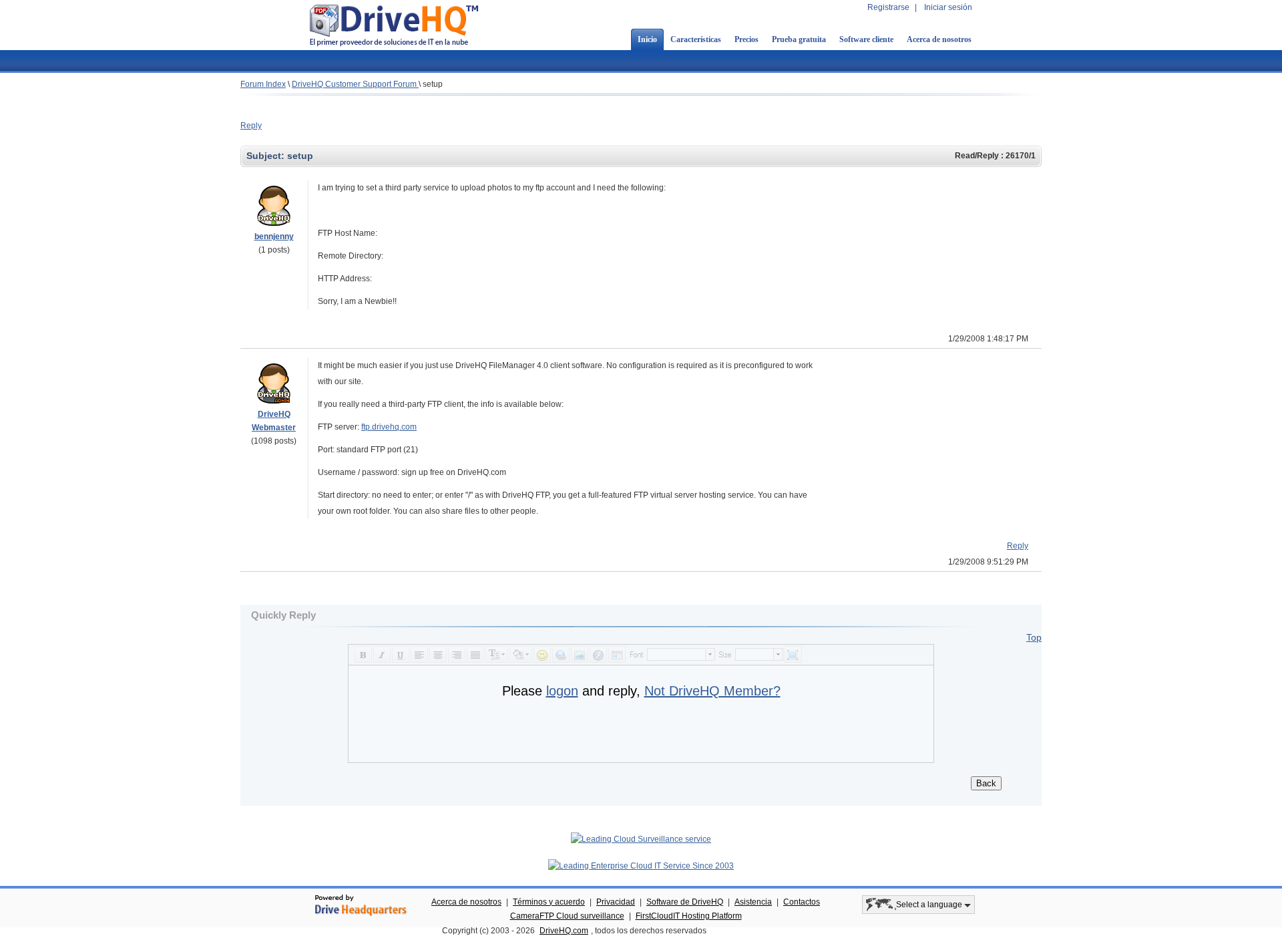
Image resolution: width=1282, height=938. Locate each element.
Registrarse (888, 7)
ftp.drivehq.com (389, 427)
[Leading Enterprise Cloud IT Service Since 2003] (641, 866)
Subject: (266, 155)
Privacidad (615, 902)
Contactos (801, 902)
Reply (251, 125)
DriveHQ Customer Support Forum (355, 84)
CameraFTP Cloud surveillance (567, 916)
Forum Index (263, 84)
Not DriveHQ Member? (712, 690)
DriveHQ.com (564, 930)
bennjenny (274, 236)
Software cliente (866, 39)
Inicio (647, 39)
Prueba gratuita (799, 39)
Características (695, 39)
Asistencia (753, 902)
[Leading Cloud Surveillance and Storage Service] (641, 839)
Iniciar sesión (948, 7)
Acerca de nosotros (939, 39)
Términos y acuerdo (549, 902)
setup (433, 84)
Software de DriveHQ (684, 902)
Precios (746, 39)
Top (1034, 637)
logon (562, 690)
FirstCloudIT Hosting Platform (689, 916)
